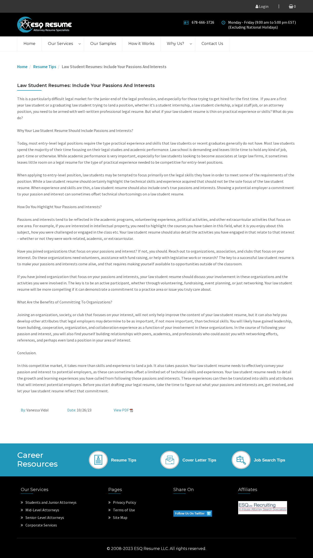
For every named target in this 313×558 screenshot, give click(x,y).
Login (263, 6)
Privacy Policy (124, 502)
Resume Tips (44, 66)
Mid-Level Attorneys (42, 509)
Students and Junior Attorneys (51, 502)
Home (29, 43)
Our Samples (103, 43)
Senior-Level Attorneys (44, 517)
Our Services (60, 43)
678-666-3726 (203, 22)
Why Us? (175, 43)
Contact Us (212, 43)
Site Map (120, 517)
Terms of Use (124, 509)
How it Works (141, 43)
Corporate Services (41, 525)
